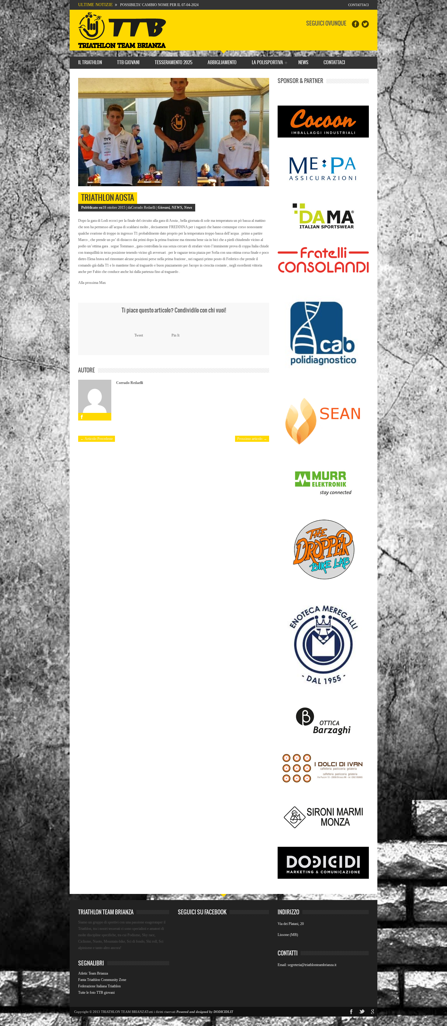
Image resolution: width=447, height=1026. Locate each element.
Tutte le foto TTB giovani (96, 992)
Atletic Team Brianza (93, 973)
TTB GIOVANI (128, 62)
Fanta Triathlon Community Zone (102, 980)
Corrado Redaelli (129, 383)
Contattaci (358, 5)
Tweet (138, 335)
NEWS (177, 207)
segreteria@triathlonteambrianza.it (312, 965)
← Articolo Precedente (96, 439)
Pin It (175, 335)
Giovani (164, 207)
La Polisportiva (267, 63)
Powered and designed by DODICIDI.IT (204, 1012)
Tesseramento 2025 (173, 62)
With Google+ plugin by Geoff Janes (223, 1021)
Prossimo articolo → (252, 439)
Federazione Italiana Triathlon (99, 986)
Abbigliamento (222, 62)
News (303, 62)
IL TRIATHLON (90, 62)
